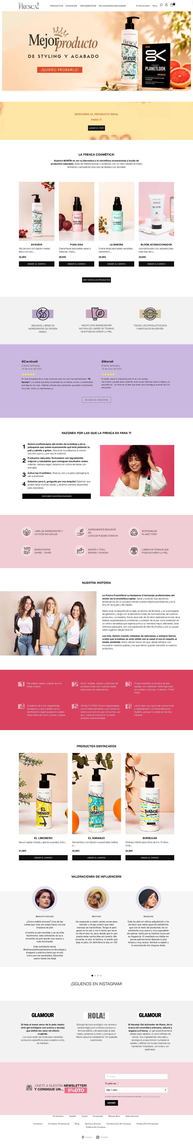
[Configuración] (166, 5)
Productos (58, 1116)
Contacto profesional (58, 1124)
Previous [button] (6, 55)
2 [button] (98, 96)
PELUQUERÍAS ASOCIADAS (112, 6)
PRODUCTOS (56, 6)
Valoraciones (132, 1116)
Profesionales (143, 6)
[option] (96, 55)
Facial (84, 1116)
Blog (155, 6)
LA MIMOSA (116, 244)
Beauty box (114, 1116)
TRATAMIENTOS (88, 6)
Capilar (72, 1116)
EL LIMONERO (43, 838)
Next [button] (186, 55)
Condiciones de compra (119, 1124)
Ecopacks (98, 1116)
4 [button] (100, 976)
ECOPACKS (71, 6)
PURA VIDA (76, 244)
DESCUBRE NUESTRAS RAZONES (56, 496)
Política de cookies (95, 1127)
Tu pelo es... (111, 1084)
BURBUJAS (150, 838)
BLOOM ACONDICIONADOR (156, 244)
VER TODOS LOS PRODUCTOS (96, 280)
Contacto (38, 1124)
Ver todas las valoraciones (96, 400)
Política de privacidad (151, 1097)
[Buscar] (161, 5)
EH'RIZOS (36, 244)
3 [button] (98, 976)
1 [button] (95, 96)
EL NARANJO (96, 838)
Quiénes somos (93, 1124)
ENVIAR (111, 1103)
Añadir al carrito (36, 263)
